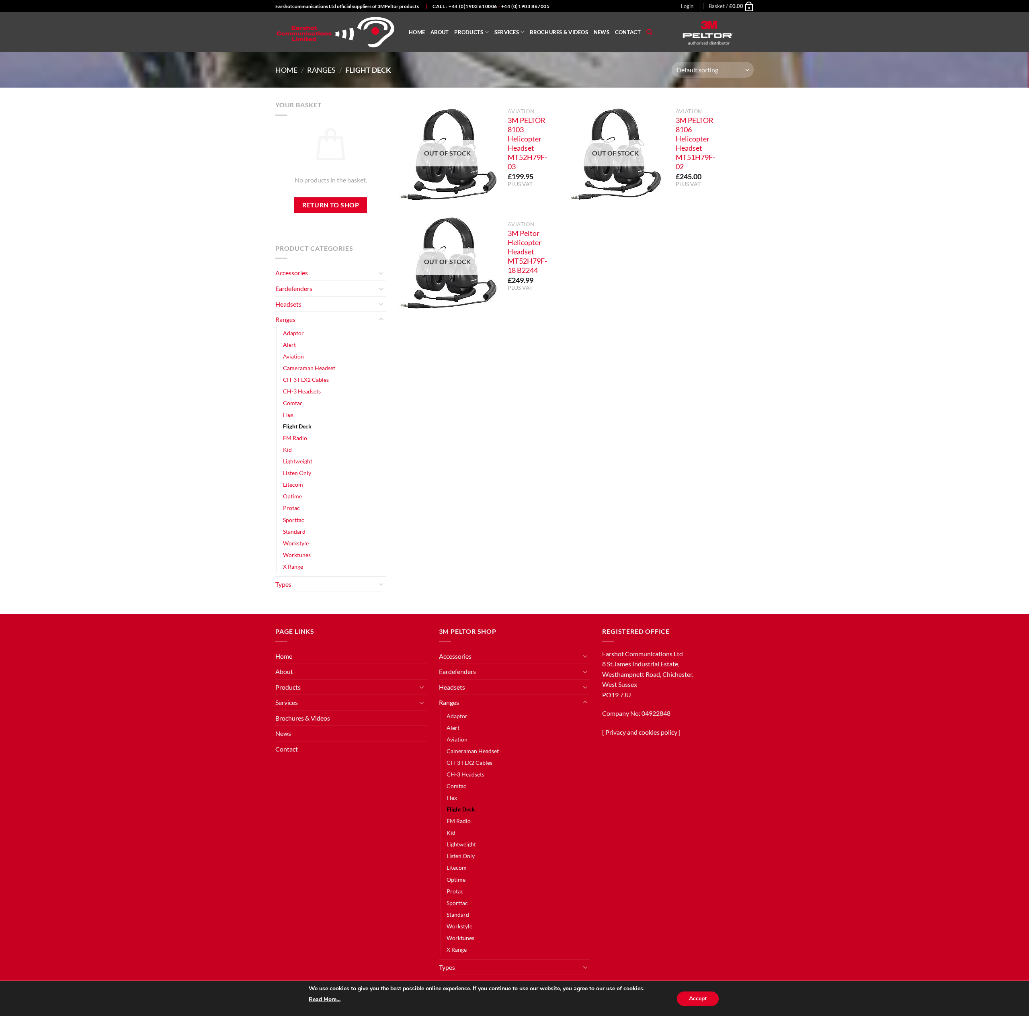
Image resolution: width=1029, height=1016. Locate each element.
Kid (287, 449)
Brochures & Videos (559, 32)
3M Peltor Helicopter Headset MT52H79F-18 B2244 (527, 251)
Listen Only (297, 472)
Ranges (321, 70)
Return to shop (330, 205)
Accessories (291, 273)
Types (283, 584)
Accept (698, 998)
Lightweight (297, 461)
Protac (291, 507)
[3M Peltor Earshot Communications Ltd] (336, 32)
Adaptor (293, 333)
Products (468, 32)
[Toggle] (381, 273)
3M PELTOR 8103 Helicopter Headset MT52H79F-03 (527, 143)
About (439, 32)
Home (417, 32)
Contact (628, 32)
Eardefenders (293, 288)
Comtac (293, 402)
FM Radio (295, 437)
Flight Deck (297, 426)
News (601, 32)
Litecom (293, 484)
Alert (289, 344)
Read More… (324, 999)
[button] (687, 6)
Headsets (288, 304)
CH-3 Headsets (302, 391)
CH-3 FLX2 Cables (306, 379)
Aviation (293, 356)
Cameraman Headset (309, 368)
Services (506, 32)
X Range (293, 566)
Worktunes (297, 554)
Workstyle (296, 543)
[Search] (649, 32)
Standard (294, 531)
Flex (288, 414)
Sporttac (293, 519)
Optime (292, 496)
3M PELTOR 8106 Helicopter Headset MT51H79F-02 (695, 143)
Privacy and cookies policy (641, 732)
